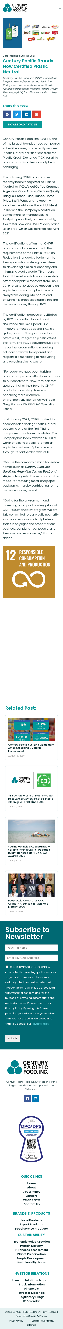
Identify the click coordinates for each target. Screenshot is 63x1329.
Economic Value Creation (31, 1242)
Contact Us (31, 1204)
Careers (31, 1196)
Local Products (31, 1220)
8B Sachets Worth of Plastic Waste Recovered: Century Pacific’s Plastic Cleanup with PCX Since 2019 (31, 799)
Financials (31, 1289)
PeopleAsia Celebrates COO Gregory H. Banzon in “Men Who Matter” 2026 (28, 904)
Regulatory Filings (31, 1297)
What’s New (31, 1200)
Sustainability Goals (31, 1262)
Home (31, 1183)
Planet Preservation (31, 1254)
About (31, 1187)
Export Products (31, 1224)
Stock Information (32, 1284)
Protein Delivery (31, 1246)
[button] (60, 8)
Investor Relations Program (31, 1280)
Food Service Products (31, 1229)
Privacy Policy (40, 1023)
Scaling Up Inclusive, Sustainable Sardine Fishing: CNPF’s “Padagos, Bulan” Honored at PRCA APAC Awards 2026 (29, 851)
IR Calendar (31, 1301)
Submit (12, 1038)
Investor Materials (32, 1293)
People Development (32, 1258)
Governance (31, 1192)
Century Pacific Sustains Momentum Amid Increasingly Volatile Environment (31, 748)
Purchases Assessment (31, 1250)
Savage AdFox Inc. (37, 1316)
